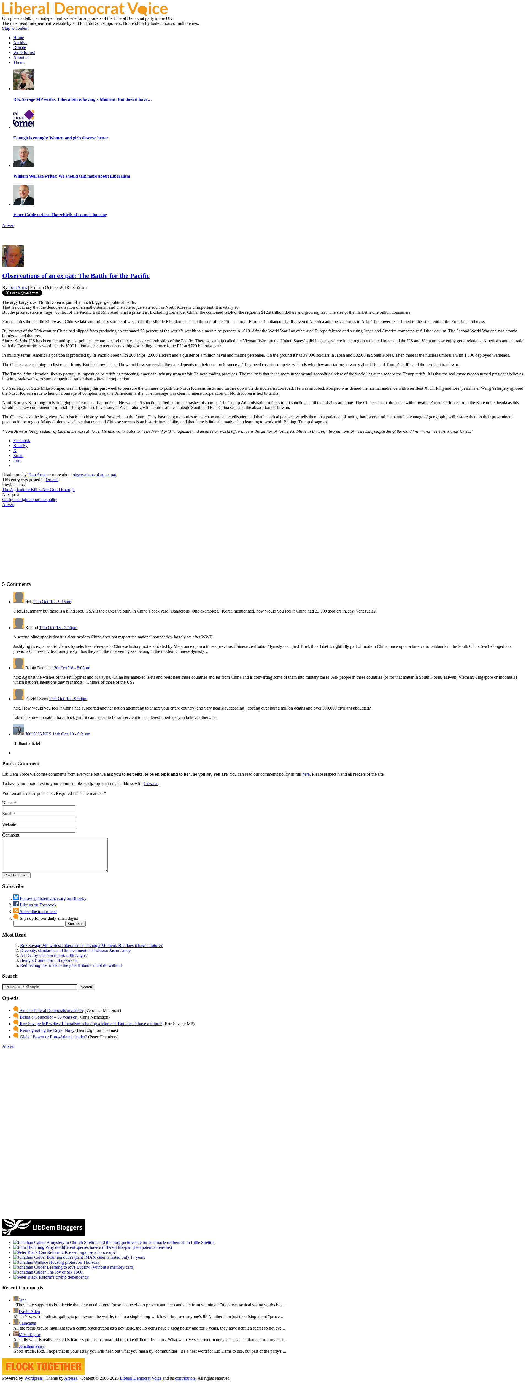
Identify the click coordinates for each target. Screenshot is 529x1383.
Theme (19, 62)
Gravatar (151, 783)
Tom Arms (18, 287)
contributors (185, 1378)
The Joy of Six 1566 (64, 1272)
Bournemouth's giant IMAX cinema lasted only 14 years (95, 1257)
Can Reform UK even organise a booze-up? (76, 1252)
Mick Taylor (29, 1334)
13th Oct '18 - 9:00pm (68, 698)
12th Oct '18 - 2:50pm (58, 627)
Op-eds (52, 479)
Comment (10, 835)
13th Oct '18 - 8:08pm (71, 667)
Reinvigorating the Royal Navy (46, 1030)
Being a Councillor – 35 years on (49, 960)
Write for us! (24, 52)
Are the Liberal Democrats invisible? (51, 1010)
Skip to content (15, 28)
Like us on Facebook (37, 905)
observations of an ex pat (94, 474)
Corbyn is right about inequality (29, 499)
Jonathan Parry (32, 1346)
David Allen (29, 1311)
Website (9, 824)
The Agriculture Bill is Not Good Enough (38, 489)
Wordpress (33, 1378)
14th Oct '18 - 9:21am (71, 734)
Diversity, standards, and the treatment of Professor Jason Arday (75, 950)
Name (7, 802)
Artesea (70, 1378)
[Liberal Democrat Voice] (85, 14)
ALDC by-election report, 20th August (54, 955)
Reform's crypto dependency (63, 1277)
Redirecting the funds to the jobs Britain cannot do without (71, 965)
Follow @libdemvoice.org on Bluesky (53, 898)
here (306, 774)
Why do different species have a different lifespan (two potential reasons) (108, 1247)
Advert (8, 225)
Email (7, 813)
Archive (20, 42)
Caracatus (27, 1323)
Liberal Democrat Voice (140, 1378)
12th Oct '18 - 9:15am (52, 601)
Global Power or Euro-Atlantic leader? (53, 1037)
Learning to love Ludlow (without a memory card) (90, 1267)
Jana (22, 1300)
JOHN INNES (38, 734)
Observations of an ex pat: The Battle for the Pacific (76, 275)
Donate (19, 47)
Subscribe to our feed (38, 911)
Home (18, 37)
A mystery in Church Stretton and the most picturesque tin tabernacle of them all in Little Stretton (130, 1242)
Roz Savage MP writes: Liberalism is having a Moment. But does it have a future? (91, 945)
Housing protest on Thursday (74, 1262)
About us (21, 57)
